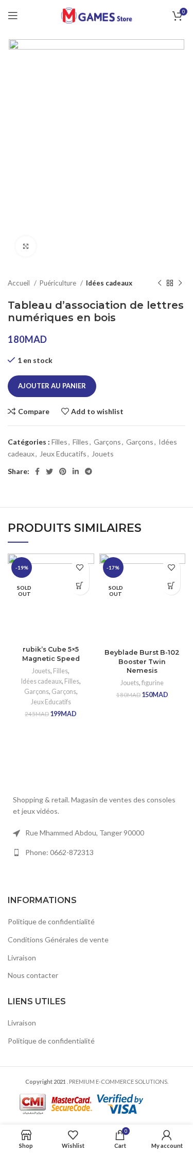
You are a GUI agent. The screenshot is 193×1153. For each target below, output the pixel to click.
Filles (59, 441)
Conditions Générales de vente (58, 939)
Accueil (19, 283)
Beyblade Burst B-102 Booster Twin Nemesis (142, 661)
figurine (153, 683)
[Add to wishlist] (80, 568)
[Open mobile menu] (13, 15)
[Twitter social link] (49, 471)
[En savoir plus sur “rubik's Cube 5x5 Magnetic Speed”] (80, 586)
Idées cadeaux (109, 283)
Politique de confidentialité (51, 921)
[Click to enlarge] (25, 246)
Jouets (103, 453)
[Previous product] (159, 283)
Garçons (107, 441)
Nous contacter (33, 975)
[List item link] (96, 852)
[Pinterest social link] (62, 471)
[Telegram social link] (88, 471)
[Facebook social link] (37, 471)
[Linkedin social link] (75, 471)
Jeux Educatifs (63, 453)
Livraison (22, 957)
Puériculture (59, 283)
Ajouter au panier (52, 386)
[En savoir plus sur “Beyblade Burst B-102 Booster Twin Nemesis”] (171, 586)
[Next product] (180, 283)
